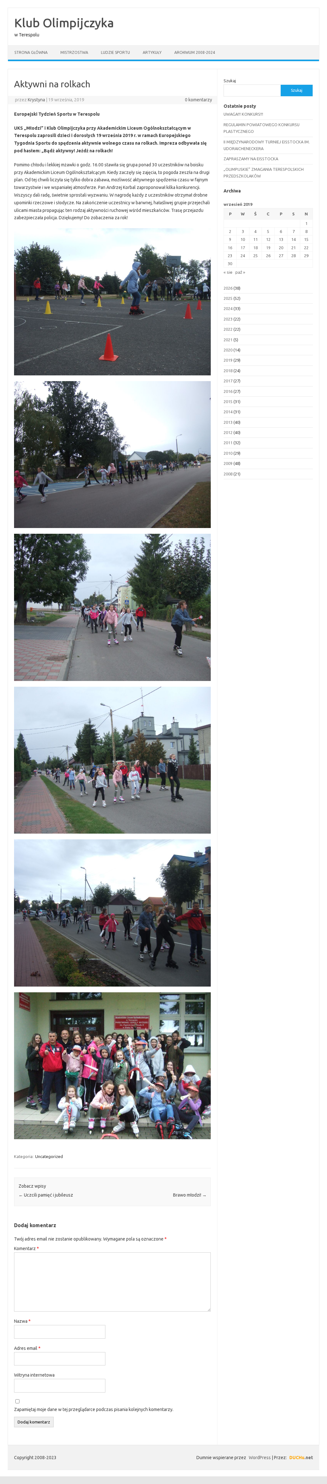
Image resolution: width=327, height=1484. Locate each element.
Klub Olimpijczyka (64, 22)
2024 (228, 308)
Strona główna (31, 52)
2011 (228, 442)
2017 (228, 381)
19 (268, 247)
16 (230, 247)
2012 (228, 432)
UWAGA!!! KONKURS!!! (243, 114)
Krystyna (36, 99)
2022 (228, 329)
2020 (228, 350)
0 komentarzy (198, 99)
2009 (228, 463)
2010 (228, 453)
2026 (228, 288)
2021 (228, 339)
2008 (228, 474)
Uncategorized (49, 1156)
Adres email (27, 1348)
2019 (228, 360)
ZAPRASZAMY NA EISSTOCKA (251, 158)
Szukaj (230, 80)
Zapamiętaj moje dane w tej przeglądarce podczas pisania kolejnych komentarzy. (93, 1409)
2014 (228, 411)
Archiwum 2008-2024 (194, 52)
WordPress (260, 1457)
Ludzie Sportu (115, 52)
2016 (228, 391)
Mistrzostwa (74, 52)
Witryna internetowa (34, 1375)
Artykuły (152, 52)
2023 (228, 319)
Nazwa (22, 1321)
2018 (228, 370)
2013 (228, 422)
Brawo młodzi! (190, 1195)
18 (255, 247)
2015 (228, 401)
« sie (228, 272)
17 (242, 247)
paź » (240, 272)
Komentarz (26, 1248)
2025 (228, 298)
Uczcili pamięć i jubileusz (46, 1195)
